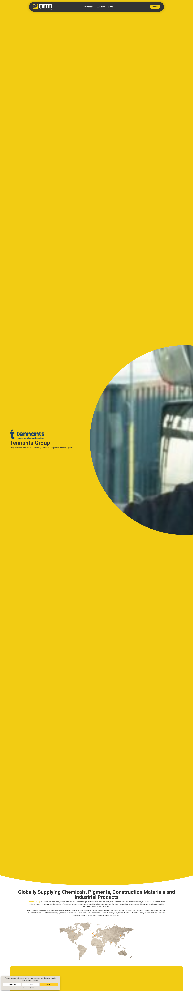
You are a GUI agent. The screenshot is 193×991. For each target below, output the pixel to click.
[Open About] (104, 6)
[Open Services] (93, 6)
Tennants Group (34, 902)
